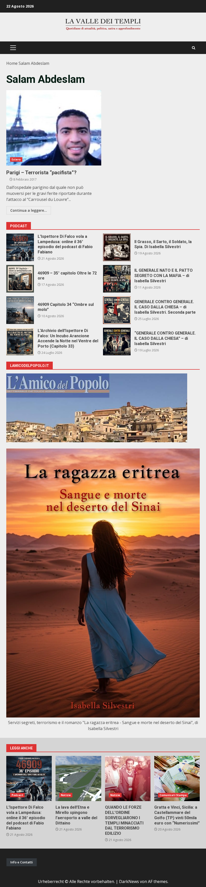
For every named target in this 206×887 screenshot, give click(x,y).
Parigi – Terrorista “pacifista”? (53, 127)
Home (12, 63)
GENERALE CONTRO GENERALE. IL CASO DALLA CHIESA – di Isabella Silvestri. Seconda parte (117, 310)
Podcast (17, 795)
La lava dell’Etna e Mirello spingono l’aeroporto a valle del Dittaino (78, 778)
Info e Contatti (21, 862)
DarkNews (129, 881)
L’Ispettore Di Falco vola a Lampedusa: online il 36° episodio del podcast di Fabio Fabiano (20, 247)
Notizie (66, 795)
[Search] (193, 48)
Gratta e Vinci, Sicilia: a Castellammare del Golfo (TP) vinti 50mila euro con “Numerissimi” (177, 778)
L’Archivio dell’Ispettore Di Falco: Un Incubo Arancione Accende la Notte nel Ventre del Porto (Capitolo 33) (20, 341)
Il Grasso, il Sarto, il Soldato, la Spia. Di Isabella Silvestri (117, 247)
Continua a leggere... (28, 210)
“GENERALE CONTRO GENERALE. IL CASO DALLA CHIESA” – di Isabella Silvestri (117, 341)
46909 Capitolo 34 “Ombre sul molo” (20, 310)
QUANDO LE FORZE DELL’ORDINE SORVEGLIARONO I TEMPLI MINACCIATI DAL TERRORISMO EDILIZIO (127, 778)
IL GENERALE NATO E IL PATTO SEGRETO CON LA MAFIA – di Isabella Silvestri (117, 279)
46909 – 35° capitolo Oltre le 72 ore (20, 279)
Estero (16, 159)
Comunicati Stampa (173, 795)
